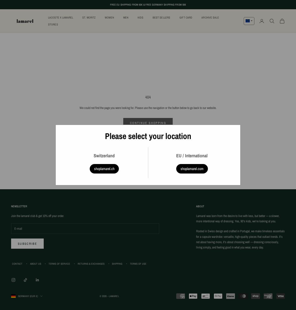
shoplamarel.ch (104, 168)
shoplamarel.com (192, 168)
